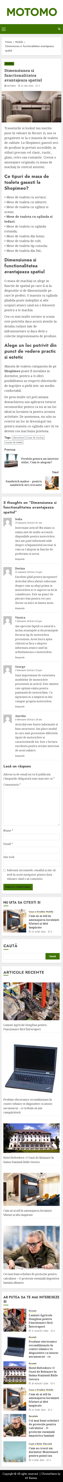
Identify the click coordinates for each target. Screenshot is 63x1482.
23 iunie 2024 (39, 932)
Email (8, 844)
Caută (10, 946)
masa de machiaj (35, 437)
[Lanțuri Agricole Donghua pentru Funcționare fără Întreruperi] (14, 1320)
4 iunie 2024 (38, 1460)
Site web (8, 857)
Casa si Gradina (37, 911)
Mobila (9, 63)
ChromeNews (49, 1474)
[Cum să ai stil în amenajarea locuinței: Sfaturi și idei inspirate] (14, 921)
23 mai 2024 (27, 86)
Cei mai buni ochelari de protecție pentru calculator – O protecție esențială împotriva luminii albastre (31, 1278)
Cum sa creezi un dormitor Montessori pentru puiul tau (43, 1452)
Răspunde (20, 559)
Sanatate (33, 1416)
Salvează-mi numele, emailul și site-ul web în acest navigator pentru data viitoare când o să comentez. (31, 874)
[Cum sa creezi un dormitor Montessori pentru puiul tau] (14, 1451)
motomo (11, 86)
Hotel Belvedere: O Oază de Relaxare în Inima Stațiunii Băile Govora (43, 1373)
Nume (8, 830)
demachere (18, 437)
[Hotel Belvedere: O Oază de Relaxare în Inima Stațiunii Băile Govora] (14, 1372)
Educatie (47, 1444)
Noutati (32, 1311)
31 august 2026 (40, 1331)
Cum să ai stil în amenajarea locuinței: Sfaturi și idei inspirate (44, 921)
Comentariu (12, 784)
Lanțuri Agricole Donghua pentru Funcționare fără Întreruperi (41, 1320)
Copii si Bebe (35, 1444)
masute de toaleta (13, 442)
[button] (4, 29)
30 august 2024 (40, 1383)
